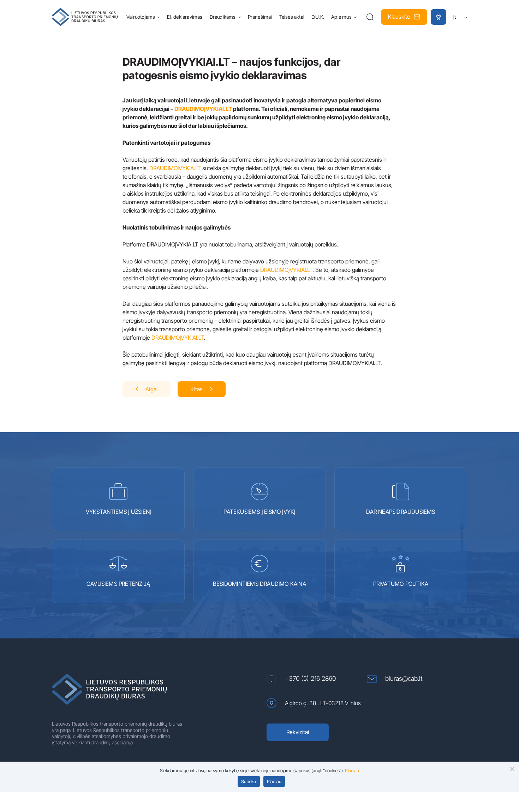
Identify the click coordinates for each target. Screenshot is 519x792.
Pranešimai (260, 17)
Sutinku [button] (248, 781)
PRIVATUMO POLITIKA (401, 583)
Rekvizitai (297, 732)
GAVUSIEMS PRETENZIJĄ (118, 583)
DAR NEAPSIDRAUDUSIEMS (400, 511)
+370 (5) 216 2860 (310, 678)
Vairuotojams (140, 17)
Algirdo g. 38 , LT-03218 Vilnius (323, 703)
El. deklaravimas (184, 17)
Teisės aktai (291, 17)
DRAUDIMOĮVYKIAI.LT (203, 108)
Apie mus (341, 17)
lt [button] (454, 17)
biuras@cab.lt (404, 678)
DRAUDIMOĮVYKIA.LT (175, 168)
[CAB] (85, 17)
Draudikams (223, 17)
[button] (370, 16)
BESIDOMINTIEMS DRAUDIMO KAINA (259, 583)
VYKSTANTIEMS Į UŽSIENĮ (118, 511)
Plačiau (352, 770)
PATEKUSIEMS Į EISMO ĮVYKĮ (259, 511)
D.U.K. (317, 17)
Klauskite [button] (399, 16)
